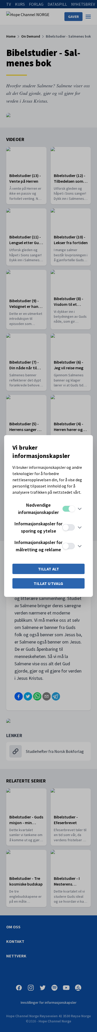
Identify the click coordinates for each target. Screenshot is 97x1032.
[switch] (68, 509)
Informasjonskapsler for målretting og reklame (38, 546)
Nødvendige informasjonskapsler (38, 508)
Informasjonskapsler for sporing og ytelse (38, 527)
